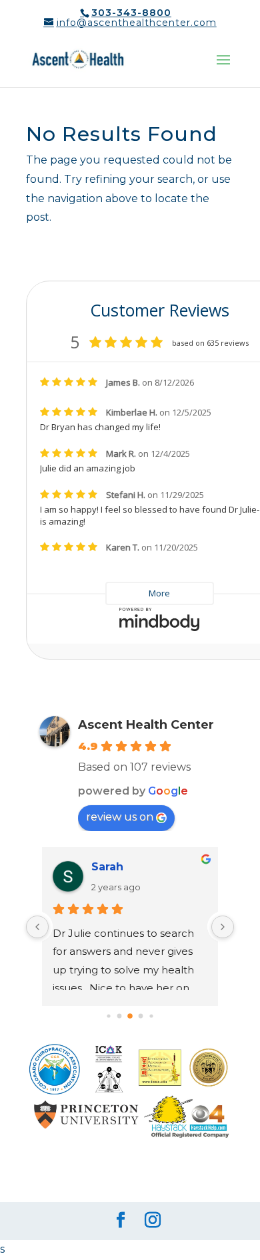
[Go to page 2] (108, 1016)
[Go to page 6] (151, 1016)
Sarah (107, 866)
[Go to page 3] (119, 1016)
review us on (119, 817)
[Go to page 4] (130, 1016)
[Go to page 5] (141, 1016)
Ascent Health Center (146, 724)
